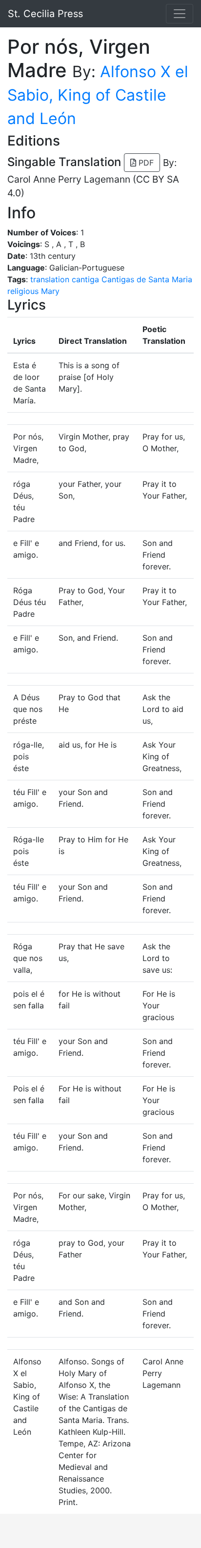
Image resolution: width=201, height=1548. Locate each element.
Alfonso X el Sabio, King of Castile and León (97, 95)
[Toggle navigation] (179, 13)
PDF (145, 162)
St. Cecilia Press (45, 14)
